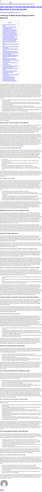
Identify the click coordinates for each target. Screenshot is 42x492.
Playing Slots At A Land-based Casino (10, 30)
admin (13, 12)
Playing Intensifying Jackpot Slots (9, 58)
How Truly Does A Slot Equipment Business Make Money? (9, 27)
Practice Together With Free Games (9, 80)
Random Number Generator (8, 72)
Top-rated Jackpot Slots (7, 54)
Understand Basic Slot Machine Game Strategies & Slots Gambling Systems (10, 38)
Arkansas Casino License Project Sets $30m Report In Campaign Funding (10, 34)
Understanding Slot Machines (8, 79)
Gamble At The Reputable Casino (9, 32)
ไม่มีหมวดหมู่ (18, 12)
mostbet (7, 120)
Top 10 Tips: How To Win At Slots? (9, 40)
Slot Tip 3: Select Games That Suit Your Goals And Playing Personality (10, 36)
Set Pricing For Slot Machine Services (10, 71)
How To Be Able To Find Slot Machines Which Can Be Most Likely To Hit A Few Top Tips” (17, 4)
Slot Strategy (5, 73)
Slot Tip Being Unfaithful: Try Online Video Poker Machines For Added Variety (10, 52)
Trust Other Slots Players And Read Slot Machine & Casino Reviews (10, 67)
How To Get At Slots (6, 65)
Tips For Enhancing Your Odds (8, 77)
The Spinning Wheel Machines (9, 78)
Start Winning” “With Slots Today (9, 29)
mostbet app (20, 145)
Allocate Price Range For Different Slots (10, 55)
